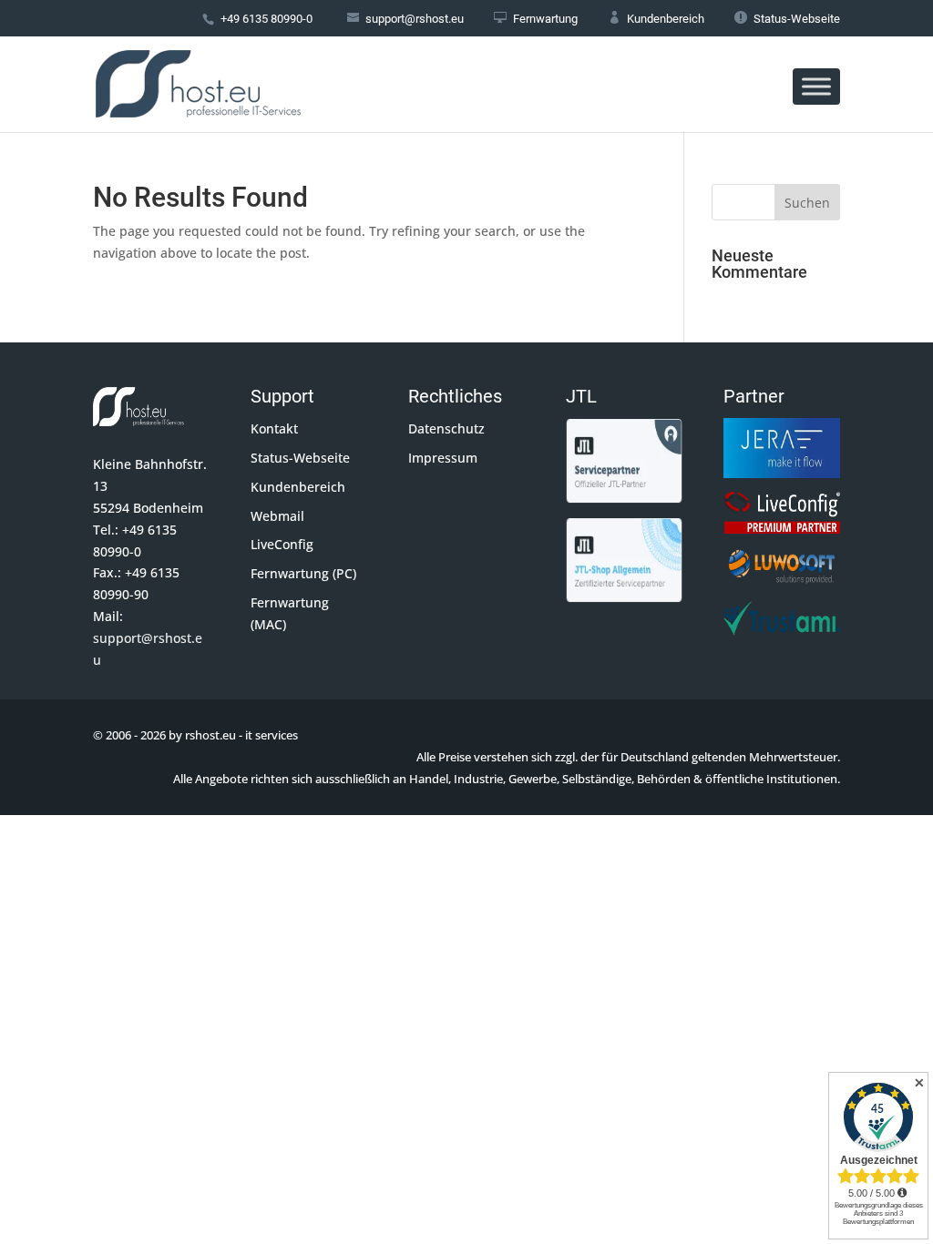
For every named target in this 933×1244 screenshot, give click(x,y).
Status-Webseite (787, 18)
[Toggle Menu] (816, 86)
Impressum (442, 457)
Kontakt (274, 428)
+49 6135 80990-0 (266, 18)
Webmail (277, 516)
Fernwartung (536, 18)
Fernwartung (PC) (303, 573)
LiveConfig (282, 544)
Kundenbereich (656, 18)
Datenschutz (446, 428)
